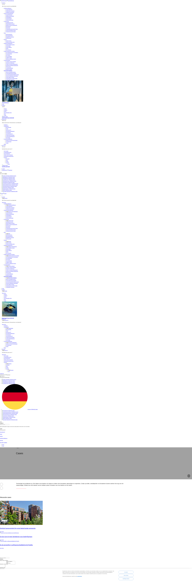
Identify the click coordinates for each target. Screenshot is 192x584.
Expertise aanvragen (6, 166)
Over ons (6, 350)
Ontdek (5, 290)
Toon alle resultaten (3, 442)
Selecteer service (3, 564)
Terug (3, 198)
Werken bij (6, 320)
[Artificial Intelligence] (10, 561)
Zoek (1, 428)
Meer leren (4, 202)
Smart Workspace (5, 102)
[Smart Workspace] (97, 91)
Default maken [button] (13, 175)
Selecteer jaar (2, 567)
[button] (6, 119)
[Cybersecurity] (10, 563)
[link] (7, 0)
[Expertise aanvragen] (97, 165)
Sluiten (6, 173)
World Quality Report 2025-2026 (8, 117)
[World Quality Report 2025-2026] (97, 116)
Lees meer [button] (2, 531)
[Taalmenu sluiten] (4, 376)
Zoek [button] (1, 172)
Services (5, 198)
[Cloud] (10, 562)
